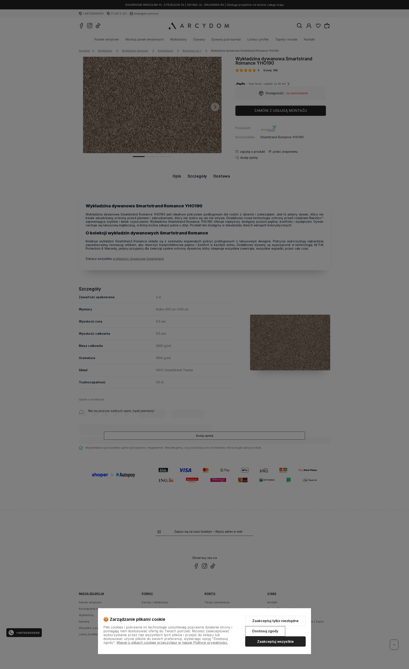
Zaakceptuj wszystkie (275, 641)
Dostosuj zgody (265, 631)
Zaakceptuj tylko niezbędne (275, 621)
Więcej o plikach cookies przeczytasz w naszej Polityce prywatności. (172, 642)
